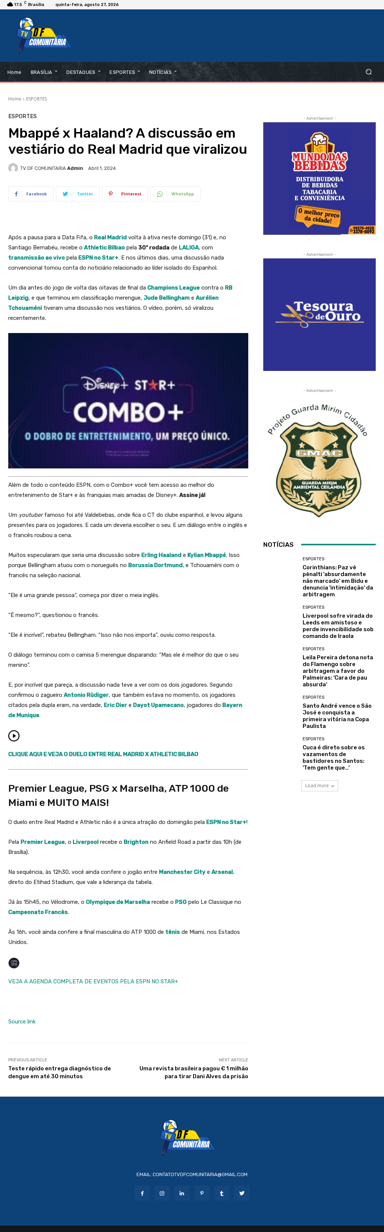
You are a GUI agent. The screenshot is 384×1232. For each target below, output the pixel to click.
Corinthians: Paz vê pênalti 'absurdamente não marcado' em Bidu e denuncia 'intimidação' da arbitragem (338, 581)
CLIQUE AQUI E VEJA (36, 754)
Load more (317, 785)
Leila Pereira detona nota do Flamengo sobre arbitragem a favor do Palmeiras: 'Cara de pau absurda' (338, 671)
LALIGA (189, 247)
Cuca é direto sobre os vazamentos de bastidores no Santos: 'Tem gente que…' (334, 757)
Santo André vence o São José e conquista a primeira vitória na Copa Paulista (337, 715)
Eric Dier (115, 705)
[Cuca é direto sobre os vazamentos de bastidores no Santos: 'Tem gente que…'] (280, 754)
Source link (22, 1021)
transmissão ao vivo (36, 257)
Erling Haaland (161, 555)
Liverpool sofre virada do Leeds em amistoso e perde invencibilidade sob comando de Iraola (338, 625)
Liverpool (86, 842)
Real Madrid (110, 237)
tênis (172, 932)
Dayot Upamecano (158, 705)
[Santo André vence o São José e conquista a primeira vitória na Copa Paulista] (280, 712)
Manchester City (182, 872)
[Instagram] (162, 1193)
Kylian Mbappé (207, 555)
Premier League (43, 842)
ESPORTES (36, 99)
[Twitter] (241, 1193)
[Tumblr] (221, 1193)
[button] (368, 72)
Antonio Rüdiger (86, 695)
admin (75, 168)
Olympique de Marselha (118, 902)
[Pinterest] (202, 1193)
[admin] (14, 168)
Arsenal (222, 872)
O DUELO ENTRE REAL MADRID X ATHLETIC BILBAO (131, 754)
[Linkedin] (182, 1193)
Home (14, 99)
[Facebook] (142, 1193)
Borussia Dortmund (155, 565)
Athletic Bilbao (104, 247)
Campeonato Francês (38, 912)
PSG (181, 902)
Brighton (136, 842)
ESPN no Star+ (98, 257)
